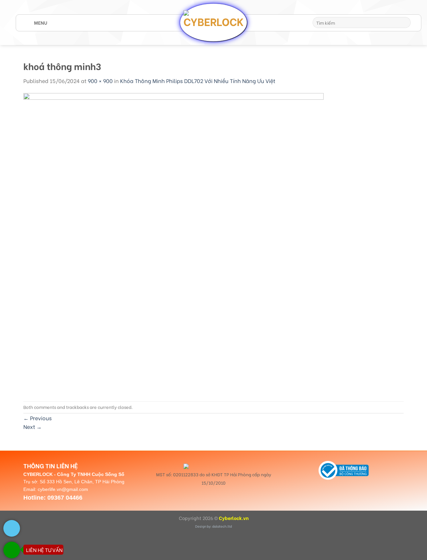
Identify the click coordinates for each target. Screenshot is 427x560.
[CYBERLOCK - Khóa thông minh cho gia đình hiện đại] (213, 22)
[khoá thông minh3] (173, 242)
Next (32, 426)
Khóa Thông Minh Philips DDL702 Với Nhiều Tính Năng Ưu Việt (197, 80)
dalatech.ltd (222, 526)
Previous (37, 418)
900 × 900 (100, 80)
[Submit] (404, 22)
